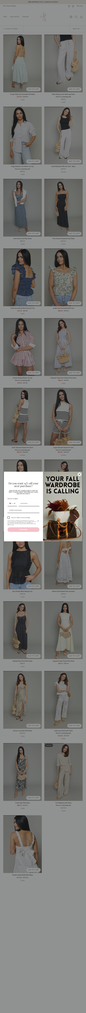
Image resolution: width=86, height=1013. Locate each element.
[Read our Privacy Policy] (38, 521)
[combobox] (12, 503)
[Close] (79, 474)
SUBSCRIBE (23, 529)
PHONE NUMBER (13, 499)
